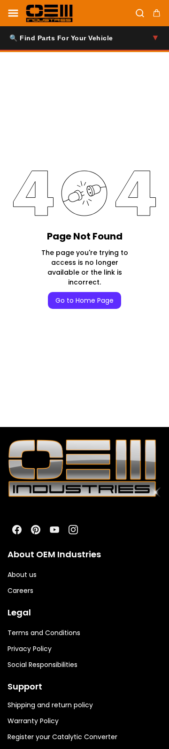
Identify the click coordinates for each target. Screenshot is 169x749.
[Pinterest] (36, 530)
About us (22, 574)
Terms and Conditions (44, 632)
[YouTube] (54, 530)
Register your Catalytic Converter (62, 737)
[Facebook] (17, 530)
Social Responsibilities (42, 664)
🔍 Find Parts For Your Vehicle (84, 37)
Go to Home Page (84, 300)
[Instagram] (73, 530)
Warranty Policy (33, 721)
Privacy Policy (30, 648)
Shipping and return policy (50, 705)
